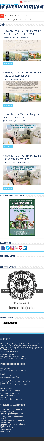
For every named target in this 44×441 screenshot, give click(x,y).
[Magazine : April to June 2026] (22, 217)
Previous (6, 291)
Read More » (8, 63)
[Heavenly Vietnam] (22, 6)
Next (39, 291)
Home (4, 20)
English (26, 2)
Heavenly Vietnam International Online (21, 20)
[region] (22, 290)
